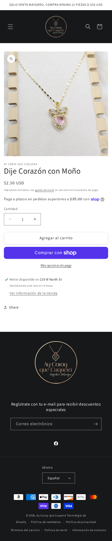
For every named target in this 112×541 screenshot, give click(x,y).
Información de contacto (89, 530)
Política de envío (56, 530)
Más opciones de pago (56, 265)
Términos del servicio (25, 530)
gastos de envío (44, 190)
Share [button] (14, 307)
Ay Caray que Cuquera (51, 515)
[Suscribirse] (95, 424)
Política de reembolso (46, 522)
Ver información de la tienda (34, 293)
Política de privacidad (81, 522)
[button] (10, 26)
